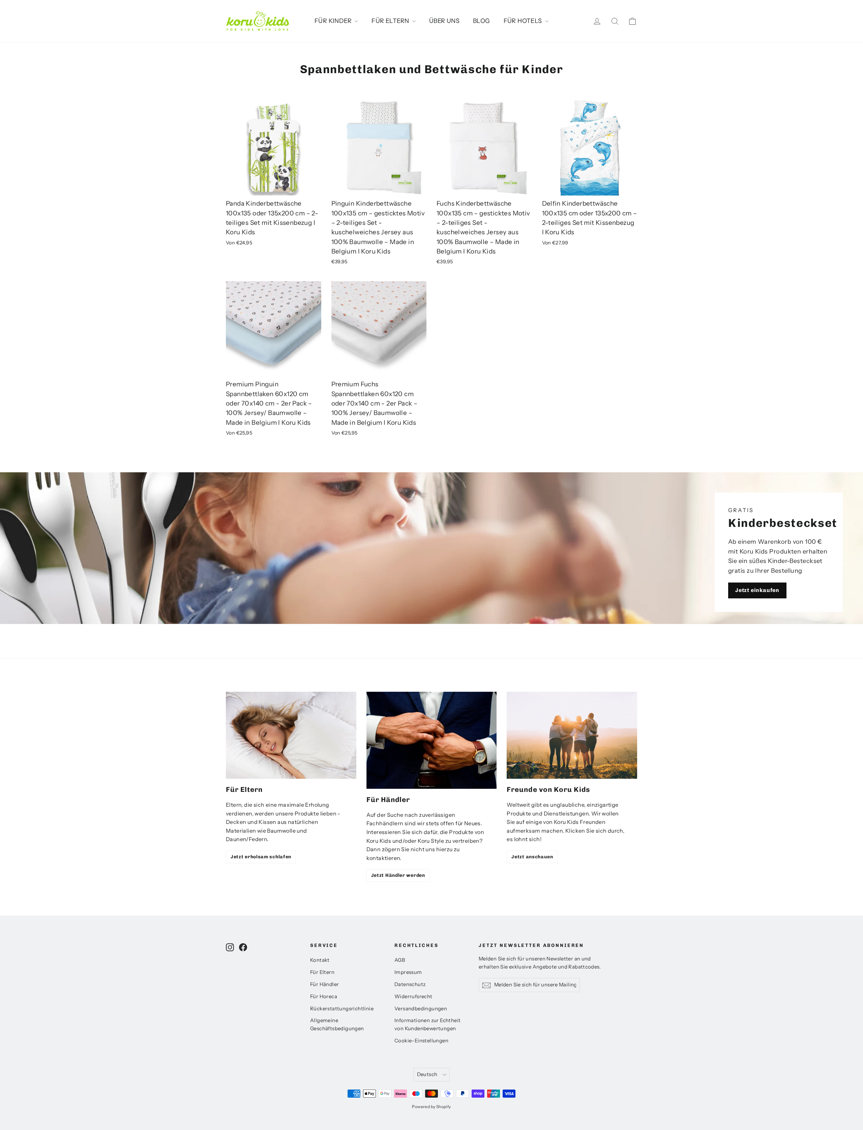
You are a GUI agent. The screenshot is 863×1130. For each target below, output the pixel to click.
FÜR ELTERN (390, 21)
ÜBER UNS (444, 21)
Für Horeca (323, 996)
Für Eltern (322, 972)
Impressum (408, 972)
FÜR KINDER (334, 21)
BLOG (481, 21)
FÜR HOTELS (523, 21)
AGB (399, 960)
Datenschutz (409, 984)
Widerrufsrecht (413, 996)
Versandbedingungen (420, 1009)
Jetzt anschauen (532, 857)
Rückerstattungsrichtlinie (342, 1009)
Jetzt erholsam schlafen (261, 857)
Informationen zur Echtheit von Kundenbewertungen (427, 1024)
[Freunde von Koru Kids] (572, 735)
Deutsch (427, 1074)
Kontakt (320, 960)
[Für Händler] (431, 740)
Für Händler (324, 984)
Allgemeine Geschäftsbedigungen (337, 1024)
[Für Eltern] (291, 735)
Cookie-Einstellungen (421, 1041)
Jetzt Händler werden (398, 875)
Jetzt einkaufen (757, 590)
